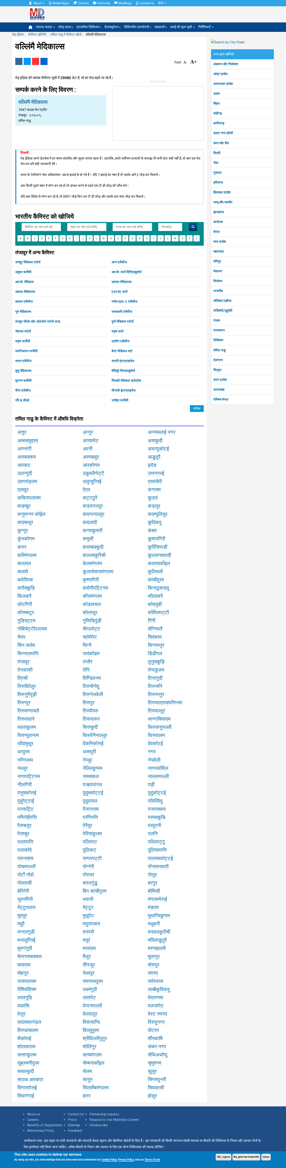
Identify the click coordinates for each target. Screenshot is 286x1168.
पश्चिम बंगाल (220, 399)
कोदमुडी (155, 604)
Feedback (75, 1131)
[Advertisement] (158, 112)
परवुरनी (154, 825)
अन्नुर (88, 432)
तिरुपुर (88, 703)
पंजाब (216, 320)
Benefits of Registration (44, 1125)
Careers (83, 3)
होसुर (152, 1096)
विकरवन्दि (91, 1022)
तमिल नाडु (219, 350)
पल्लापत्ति (25, 842)
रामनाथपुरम (93, 981)
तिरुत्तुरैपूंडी (27, 694)
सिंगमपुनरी (157, 1079)
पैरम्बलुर (24, 825)
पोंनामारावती (158, 867)
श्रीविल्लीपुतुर (95, 1038)
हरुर (86, 1096)
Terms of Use (152, 1159)
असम (216, 94)
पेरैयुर (87, 825)
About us (33, 1114)
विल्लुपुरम (91, 1030)
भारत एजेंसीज (23, 361)
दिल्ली (216, 153)
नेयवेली (154, 760)
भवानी (88, 899)
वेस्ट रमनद (157, 1014)
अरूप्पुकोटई (158, 449)
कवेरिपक (25, 580)
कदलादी (90, 522)
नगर (152, 752)
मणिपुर (217, 261)
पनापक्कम (157, 809)
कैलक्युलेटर (111, 27)
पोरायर (88, 875)
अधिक (197, 408)
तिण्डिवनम (92, 678)
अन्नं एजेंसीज (119, 262)
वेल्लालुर (90, 1014)
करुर (21, 547)
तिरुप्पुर (23, 703)
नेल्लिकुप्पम (92, 768)
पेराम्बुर (23, 834)
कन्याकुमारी (92, 530)
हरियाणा (218, 182)
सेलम (87, 1071)
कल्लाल (24, 563)
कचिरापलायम (29, 498)
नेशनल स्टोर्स (23, 331)
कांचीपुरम (156, 580)
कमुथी (88, 539)
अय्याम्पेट (91, 441)
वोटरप (153, 1030)
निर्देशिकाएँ (204, 27)
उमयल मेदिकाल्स (121, 282)
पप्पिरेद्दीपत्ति (27, 817)
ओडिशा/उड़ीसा (222, 301)
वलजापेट (156, 1006)
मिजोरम (217, 281)
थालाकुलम (26, 727)
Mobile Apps (61, 3)
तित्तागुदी (155, 678)
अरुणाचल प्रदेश (223, 84)
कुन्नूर (22, 530)
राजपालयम (26, 981)
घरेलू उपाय (64, 27)
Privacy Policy (126, 1159)
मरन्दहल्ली (157, 948)
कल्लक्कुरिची (94, 555)
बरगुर (152, 883)
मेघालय (217, 271)
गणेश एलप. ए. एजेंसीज (124, 302)
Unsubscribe (98, 1125)
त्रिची (22, 678)
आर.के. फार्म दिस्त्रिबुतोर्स (127, 272)
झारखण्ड (218, 212)
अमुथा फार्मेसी (23, 272)
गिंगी (151, 621)
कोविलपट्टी (158, 612)
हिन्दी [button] (161, 3)
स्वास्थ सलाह (44, 27)
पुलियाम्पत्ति (157, 850)
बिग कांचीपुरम (94, 891)
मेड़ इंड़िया (18, 34)
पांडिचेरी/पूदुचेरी (222, 311)
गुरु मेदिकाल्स (23, 312)
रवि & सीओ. (22, 400)
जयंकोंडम (91, 654)
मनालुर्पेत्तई (26, 940)
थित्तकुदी (90, 727)
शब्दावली (160, 27)
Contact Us (147, 3)
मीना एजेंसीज (23, 390)
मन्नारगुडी (26, 932)
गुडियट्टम (26, 621)
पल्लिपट (90, 842)
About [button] (37, 3)
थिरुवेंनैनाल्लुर (95, 735)
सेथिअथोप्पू (157, 1055)
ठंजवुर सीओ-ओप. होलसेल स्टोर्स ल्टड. (38, 321)
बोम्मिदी (154, 891)
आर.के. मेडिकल (24, 282)
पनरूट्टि (25, 809)
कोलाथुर (90, 612)
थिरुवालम (156, 735)
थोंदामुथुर (25, 743)
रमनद (153, 973)
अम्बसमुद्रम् (27, 441)
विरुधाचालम (27, 1030)
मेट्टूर (88, 907)
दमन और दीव (221, 143)
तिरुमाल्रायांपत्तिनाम (165, 703)
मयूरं (86, 940)
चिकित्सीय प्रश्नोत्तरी (136, 27)
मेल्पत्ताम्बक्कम (29, 956)
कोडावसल (92, 604)
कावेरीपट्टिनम (95, 588)
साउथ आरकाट (30, 1079)
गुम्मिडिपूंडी (92, 621)
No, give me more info (246, 1156)
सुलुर (152, 1071)
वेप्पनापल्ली (92, 1006)
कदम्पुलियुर (157, 514)
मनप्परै (88, 932)
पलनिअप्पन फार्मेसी (26, 351)
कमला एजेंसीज (24, 302)
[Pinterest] (35, 61)
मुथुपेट (88, 916)
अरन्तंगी (24, 449)
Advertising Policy (40, 1131)
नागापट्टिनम (28, 776)
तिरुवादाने (26, 719)
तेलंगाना (218, 360)
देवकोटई (155, 743)
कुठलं (153, 498)
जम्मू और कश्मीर (222, 202)
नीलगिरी (24, 785)
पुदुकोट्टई (157, 793)
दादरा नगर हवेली (223, 133)
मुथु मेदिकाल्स (23, 371)
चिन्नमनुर (156, 645)
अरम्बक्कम (26, 457)
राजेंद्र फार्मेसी (120, 400)
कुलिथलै (155, 572)
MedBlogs (124, 3)
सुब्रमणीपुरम (28, 1063)
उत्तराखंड (218, 390)
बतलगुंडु (90, 883)
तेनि (86, 670)
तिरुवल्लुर (156, 711)
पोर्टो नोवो (25, 875)
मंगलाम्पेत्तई (157, 899)
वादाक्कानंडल (29, 1022)
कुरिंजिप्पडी (157, 547)
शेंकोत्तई (24, 1038)
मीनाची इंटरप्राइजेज (123, 390)
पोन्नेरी (88, 867)
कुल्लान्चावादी (159, 555)
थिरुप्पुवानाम (28, 735)
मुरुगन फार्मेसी (23, 381)
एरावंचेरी (155, 481)
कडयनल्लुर (93, 506)
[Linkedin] (44, 61)
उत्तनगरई (156, 473)
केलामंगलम (92, 563)
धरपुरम (23, 752)
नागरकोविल (158, 768)
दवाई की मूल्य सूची (181, 27)
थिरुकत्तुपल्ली (159, 727)
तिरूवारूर (91, 719)
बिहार (216, 103)
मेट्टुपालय (26, 907)
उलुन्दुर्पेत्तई (92, 481)
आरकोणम (91, 465)
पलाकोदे (24, 850)
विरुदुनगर (156, 1022)
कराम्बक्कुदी (93, 547)
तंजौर (87, 662)
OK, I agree (223, 1156)
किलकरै (24, 596)
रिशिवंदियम (26, 989)
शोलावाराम (26, 1047)
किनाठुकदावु (158, 588)
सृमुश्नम (154, 1063)
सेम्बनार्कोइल (93, 1063)
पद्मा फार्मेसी (22, 341)
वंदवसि (23, 1006)
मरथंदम (89, 948)
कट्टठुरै (90, 498)
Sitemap (74, 1125)
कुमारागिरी (156, 539)
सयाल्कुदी (25, 1071)
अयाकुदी (155, 441)
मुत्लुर (22, 916)
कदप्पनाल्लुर (93, 514)
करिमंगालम (26, 555)
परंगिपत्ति (90, 817)
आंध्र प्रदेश (220, 74)
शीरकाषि (155, 1038)
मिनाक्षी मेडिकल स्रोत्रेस (126, 381)
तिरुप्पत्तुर (156, 694)
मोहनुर (22, 973)
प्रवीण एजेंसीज (120, 341)
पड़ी (151, 785)
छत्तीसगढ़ (218, 123)
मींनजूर (89, 965)
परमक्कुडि (156, 817)
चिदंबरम (155, 637)
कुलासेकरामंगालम (98, 572)
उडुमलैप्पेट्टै (93, 473)
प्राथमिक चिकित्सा (87, 27)
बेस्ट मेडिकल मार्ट (122, 351)
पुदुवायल (90, 801)
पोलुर (152, 875)
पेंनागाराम (91, 809)
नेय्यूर (87, 760)
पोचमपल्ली (26, 867)
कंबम (152, 530)
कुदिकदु (154, 522)
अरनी (87, 449)
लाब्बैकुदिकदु (159, 989)
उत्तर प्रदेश (220, 380)
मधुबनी (154, 924)
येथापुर (88, 973)
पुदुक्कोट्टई (93, 793)
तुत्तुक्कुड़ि (156, 662)
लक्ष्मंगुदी (90, 989)
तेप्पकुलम (156, 670)
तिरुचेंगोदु (91, 686)
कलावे (22, 572)
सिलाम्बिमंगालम (96, 1088)
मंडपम (153, 907)
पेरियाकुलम (92, 834)
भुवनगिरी (25, 899)
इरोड (152, 465)
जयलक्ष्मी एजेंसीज (122, 312)
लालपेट (89, 998)
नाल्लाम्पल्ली (158, 776)
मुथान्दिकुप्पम (159, 916)
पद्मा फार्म (117, 331)
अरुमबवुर (91, 457)
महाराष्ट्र (218, 251)
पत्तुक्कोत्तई (26, 793)
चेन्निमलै (155, 629)
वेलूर (21, 1014)
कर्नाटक (218, 222)
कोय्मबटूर (25, 612)
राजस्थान (219, 330)
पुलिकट (89, 850)
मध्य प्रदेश (219, 242)
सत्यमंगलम (92, 1055)
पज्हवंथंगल (92, 785)
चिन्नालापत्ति (28, 654)
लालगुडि (24, 998)
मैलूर (87, 956)
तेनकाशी (24, 670)
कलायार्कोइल (159, 563)
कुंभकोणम (26, 539)
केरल (216, 232)
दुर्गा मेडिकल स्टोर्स (123, 321)
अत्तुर (21, 432)
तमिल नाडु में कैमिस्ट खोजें (65, 34)
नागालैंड (218, 291)
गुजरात (217, 173)
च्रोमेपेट (90, 637)
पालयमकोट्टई (160, 858)
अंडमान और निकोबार (225, 64)
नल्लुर (22, 768)
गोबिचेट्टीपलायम (32, 629)
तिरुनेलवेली (93, 694)
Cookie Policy (109, 1159)
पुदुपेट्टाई (25, 801)
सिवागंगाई (25, 1096)
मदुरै (20, 924)
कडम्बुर (23, 506)
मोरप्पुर (153, 965)
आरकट (24, 465)
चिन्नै (87, 645)
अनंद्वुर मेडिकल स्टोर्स (27, 262)
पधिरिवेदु (155, 801)
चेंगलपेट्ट (91, 629)
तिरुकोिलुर (26, 686)
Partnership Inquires (104, 1114)
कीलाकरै (155, 596)
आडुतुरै (154, 457)
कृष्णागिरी (91, 580)
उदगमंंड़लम (27, 481)
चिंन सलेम (26, 645)
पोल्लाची (24, 883)
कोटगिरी (24, 604)
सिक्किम (218, 340)
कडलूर (154, 506)
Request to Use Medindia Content (114, 1120)
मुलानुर (154, 956)
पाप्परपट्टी (92, 858)
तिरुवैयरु (90, 711)
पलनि (153, 834)
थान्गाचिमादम (159, 719)
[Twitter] (27, 61)
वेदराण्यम (155, 998)
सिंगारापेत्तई (27, 1088)
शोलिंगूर (89, 1047)
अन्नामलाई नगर (161, 432)
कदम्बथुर (25, 522)
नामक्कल (91, 776)
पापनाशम (25, 858)
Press (72, 1120)
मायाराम (23, 965)
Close (266, 1156)
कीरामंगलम (92, 596)
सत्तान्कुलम (26, 1055)
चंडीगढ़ (217, 113)
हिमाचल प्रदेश (222, 192)
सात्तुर (88, 1079)
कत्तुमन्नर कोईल (31, 514)
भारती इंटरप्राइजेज (123, 361)
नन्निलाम (25, 760)
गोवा (215, 163)
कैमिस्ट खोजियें (37, 34)
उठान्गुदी (24, 473)
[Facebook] (18, 61)
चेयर (21, 637)
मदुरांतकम (91, 924)
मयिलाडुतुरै (157, 940)
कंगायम (154, 490)
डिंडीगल (155, 654)
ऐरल (86, 490)
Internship (103, 3)
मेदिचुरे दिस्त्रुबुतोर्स (123, 371)
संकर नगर (157, 1047)
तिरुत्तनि (155, 686)
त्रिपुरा (217, 370)
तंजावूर (23, 662)
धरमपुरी (89, 752)
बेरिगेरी (23, 891)
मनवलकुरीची (159, 932)
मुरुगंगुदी (24, 948)
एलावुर (22, 490)
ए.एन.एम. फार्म (119, 292)
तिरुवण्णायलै (28, 711)
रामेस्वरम (155, 981)
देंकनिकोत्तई (93, 743)
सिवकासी (156, 1088)
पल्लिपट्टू (156, 842)
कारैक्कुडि (26, 588)
